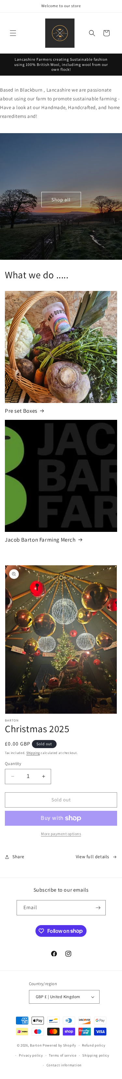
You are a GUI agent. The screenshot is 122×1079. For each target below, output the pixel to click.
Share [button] (18, 856)
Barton (36, 1045)
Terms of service (62, 1055)
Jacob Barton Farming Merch (40, 539)
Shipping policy (95, 1055)
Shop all (61, 199)
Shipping (33, 753)
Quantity (13, 763)
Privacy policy (31, 1055)
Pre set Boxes (21, 410)
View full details (92, 856)
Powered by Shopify (59, 1045)
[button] (13, 33)
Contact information (64, 1065)
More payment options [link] (61, 833)
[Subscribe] (98, 907)
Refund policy (93, 1045)
